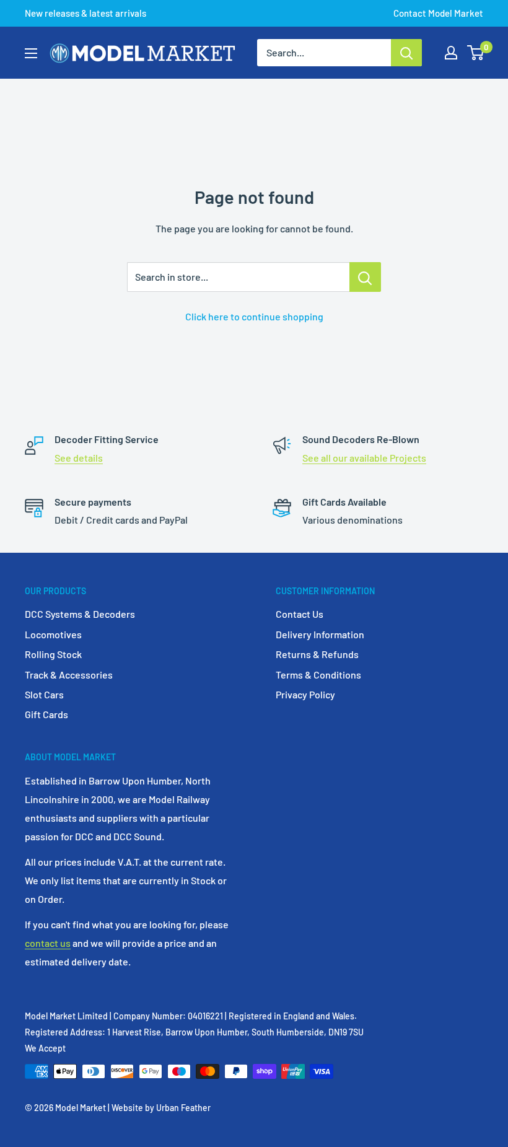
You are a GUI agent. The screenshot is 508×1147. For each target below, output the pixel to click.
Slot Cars (44, 694)
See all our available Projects (364, 458)
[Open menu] (31, 53)
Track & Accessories (69, 674)
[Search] (406, 52)
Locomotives (53, 634)
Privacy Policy (305, 694)
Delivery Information (320, 634)
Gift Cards (46, 714)
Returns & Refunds (317, 654)
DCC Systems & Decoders (80, 614)
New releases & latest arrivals (85, 13)
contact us (48, 943)
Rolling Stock (53, 654)
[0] (476, 52)
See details (79, 458)
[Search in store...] (365, 277)
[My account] (451, 52)
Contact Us (299, 614)
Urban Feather (183, 1107)
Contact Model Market (438, 13)
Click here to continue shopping (254, 316)
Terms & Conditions (318, 674)
